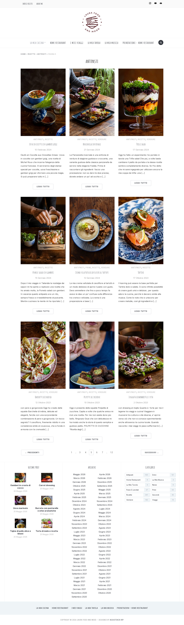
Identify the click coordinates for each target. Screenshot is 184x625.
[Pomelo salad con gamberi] (43, 198)
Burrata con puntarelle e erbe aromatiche (46, 509)
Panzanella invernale (92, 144)
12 (111, 452)
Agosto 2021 (105, 574)
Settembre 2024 (104, 505)
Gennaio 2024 (104, 520)
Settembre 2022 (79, 551)
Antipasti (41, 54)
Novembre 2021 (79, 570)
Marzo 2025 (104, 493)
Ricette (31, 54)
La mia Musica (111, 43)
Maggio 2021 (79, 581)
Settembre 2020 (79, 597)
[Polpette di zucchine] (91, 323)
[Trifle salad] (140, 70)
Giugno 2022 (105, 554)
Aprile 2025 (79, 493)
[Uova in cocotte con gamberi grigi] (43, 70)
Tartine (141, 272)
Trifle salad (141, 144)
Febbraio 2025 (79, 497)
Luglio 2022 (79, 554)
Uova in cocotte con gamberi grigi (43, 144)
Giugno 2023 (105, 532)
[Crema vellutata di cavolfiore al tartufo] (91, 198)
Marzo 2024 (105, 516)
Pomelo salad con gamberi (43, 272)
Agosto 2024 (79, 509)
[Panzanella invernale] (91, 70)
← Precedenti (32, 453)
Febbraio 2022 (104, 562)
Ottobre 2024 (79, 505)
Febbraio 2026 (105, 478)
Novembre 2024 (104, 501)
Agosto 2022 (105, 551)
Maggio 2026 (79, 474)
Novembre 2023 (79, 524)
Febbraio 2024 (79, 520)
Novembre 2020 (79, 593)
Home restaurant (58, 43)
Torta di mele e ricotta (47, 531)
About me (39, 3)
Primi (88, 267)
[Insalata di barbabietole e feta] (140, 323)
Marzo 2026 (79, 478)
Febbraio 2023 (104, 539)
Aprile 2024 (79, 516)
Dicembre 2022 (104, 543)
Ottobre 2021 (105, 570)
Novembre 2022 (79, 547)
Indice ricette (28, 3)
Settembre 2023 (79, 528)
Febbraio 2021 (104, 585)
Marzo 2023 (79, 539)
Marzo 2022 (79, 562)
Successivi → (152, 453)
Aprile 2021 (104, 581)
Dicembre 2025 (104, 482)
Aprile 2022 (104, 558)
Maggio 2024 (104, 512)
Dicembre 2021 (105, 566)
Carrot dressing (47, 485)
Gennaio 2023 (79, 543)
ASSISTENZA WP (117, 620)
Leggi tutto (43, 187)
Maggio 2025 (105, 489)
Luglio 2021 (79, 577)
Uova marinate (20, 508)
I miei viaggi (76, 43)
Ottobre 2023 (104, 524)
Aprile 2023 (104, 535)
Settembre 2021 (79, 574)
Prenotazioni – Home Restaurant (138, 43)
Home (23, 54)
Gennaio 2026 (79, 482)
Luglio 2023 (79, 532)
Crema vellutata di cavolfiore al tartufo (92, 272)
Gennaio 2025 (104, 497)
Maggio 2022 (79, 558)
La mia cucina (37, 43)
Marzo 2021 (79, 585)
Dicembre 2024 (79, 501)
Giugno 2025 (79, 489)
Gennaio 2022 (79, 566)
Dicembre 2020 (104, 589)
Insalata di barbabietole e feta (141, 397)
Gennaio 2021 (79, 589)
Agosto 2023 (105, 528)
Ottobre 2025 (79, 486)
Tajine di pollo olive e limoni (20, 532)
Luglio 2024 (104, 509)
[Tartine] (140, 198)
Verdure (102, 139)
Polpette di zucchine (92, 397)
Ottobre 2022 (104, 547)
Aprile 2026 (104, 474)
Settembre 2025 (104, 486)
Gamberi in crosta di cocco (20, 486)
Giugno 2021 (105, 577)
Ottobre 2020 (104, 593)
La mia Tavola (94, 43)
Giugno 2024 (79, 512)
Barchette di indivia (43, 397)
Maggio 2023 (79, 535)
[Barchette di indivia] (43, 323)
